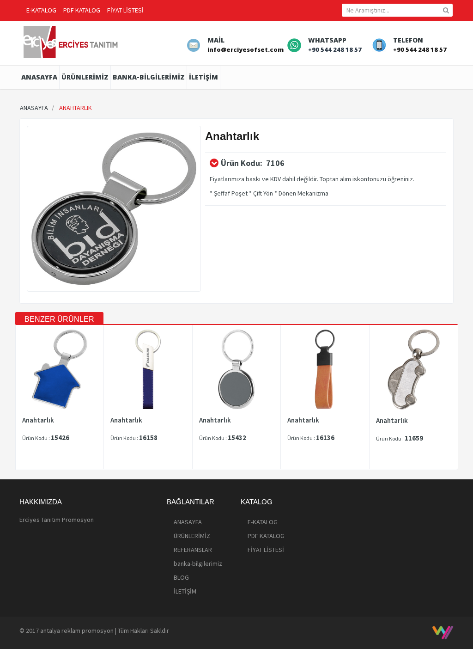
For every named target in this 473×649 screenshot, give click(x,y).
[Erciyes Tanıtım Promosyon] (72, 41)
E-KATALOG (41, 10)
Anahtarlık (38, 420)
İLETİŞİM (203, 77)
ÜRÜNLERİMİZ (85, 77)
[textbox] (397, 10)
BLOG (181, 577)
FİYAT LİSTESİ (125, 10)
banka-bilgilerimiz (149, 77)
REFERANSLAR (193, 549)
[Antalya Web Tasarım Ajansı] (443, 632)
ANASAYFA (39, 77)
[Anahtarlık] (113, 208)
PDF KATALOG (81, 10)
